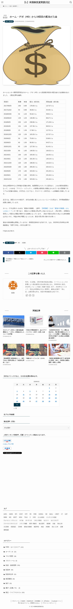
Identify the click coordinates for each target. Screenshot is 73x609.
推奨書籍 (10, 579)
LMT (66, 514)
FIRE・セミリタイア (14, 547)
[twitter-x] (33, 295)
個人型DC (41, 523)
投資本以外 (11, 574)
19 (30, 398)
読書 (61, 526)
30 (56, 401)
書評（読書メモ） (13, 588)
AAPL (5, 514)
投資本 (9, 570)
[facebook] (30, 295)
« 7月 (15, 408)
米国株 (24, 242)
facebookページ (56, 601)
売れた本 (59, 523)
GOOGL (41, 514)
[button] (8, 252)
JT (62, 514)
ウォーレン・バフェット (10, 520)
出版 (54, 523)
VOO (34, 517)
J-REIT (57, 514)
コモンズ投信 (37, 520)
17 (17, 398)
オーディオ (29, 520)
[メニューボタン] (2, 2)
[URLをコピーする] (64, 252)
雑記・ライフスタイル (15, 592)
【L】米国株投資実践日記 (36, 2)
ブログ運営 (11, 556)
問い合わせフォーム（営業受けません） (29, 603)
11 (23, 394)
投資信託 (13, 526)
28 (43, 401)
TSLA (25, 517)
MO (10, 517)
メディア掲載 (23, 523)
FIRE (35, 514)
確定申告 (36, 526)
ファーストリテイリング (10, 523)
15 (49, 394)
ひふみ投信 (41, 517)
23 (56, 398)
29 (49, 401)
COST (21, 514)
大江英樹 (6, 526)
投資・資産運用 (9, 21)
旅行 (9, 583)
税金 (42, 526)
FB (30, 514)
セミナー (46, 520)
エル (13, 293)
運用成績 (6, 530)
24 (17, 401)
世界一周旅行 (33, 523)
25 (23, 401)
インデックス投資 (51, 517)
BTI (16, 514)
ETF (26, 514)
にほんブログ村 (8, 444)
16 (56, 394)
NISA (20, 517)
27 (36, 401)
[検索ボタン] (70, 2)
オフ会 (21, 520)
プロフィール (11, 560)
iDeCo (51, 514)
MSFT (15, 517)
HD (19, 242)
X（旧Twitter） (46, 601)
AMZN (11, 514)
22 (49, 398)
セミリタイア (54, 520)
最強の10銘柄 (28, 526)
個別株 (48, 523)
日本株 (20, 526)
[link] (27, 295)
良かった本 (55, 526)
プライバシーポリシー (48, 603)
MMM (5, 517)
